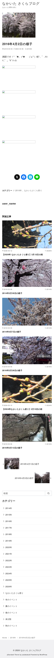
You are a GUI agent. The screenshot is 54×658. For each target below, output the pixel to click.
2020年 (8, 547)
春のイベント (11, 612)
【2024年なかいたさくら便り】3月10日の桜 (22, 409)
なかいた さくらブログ (21, 3)
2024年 (8, 573)
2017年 (8, 527)
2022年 (8, 560)
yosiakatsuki (26, 655)
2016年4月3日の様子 (24, 478)
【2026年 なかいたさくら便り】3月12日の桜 (22, 254)
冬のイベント (11, 599)
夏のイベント (11, 605)
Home (4, 637)
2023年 (8, 566)
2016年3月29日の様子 (12, 370)
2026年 (8, 586)
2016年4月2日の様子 (27, 637)
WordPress (43, 655)
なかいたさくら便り (33, 190)
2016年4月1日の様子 (29, 463)
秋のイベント (11, 625)
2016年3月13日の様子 (12, 447)
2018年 (8, 534)
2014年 (8, 508)
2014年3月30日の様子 (12, 293)
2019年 (8, 540)
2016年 (29, 49)
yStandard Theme (13, 655)
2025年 (8, 579)
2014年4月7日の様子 (11, 331)
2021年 (8, 553)
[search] (48, 493)
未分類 (8, 619)
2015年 (8, 514)
